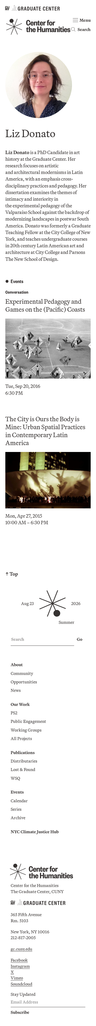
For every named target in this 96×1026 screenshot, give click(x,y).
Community (22, 673)
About (17, 664)
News (16, 690)
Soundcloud (21, 984)
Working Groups (26, 730)
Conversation (16, 292)
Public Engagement (28, 721)
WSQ (15, 778)
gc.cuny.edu (21, 949)
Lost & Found (23, 769)
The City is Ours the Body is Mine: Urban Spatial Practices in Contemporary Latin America (45, 431)
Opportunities (24, 681)
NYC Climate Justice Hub (35, 831)
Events (17, 792)
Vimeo (17, 977)
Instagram (20, 966)
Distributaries (24, 761)
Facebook (19, 960)
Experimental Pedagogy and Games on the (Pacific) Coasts (45, 305)
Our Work (20, 704)
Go (79, 639)
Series (16, 809)
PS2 (14, 712)
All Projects (21, 738)
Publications (23, 752)
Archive (18, 817)
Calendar (19, 800)
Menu (85, 20)
